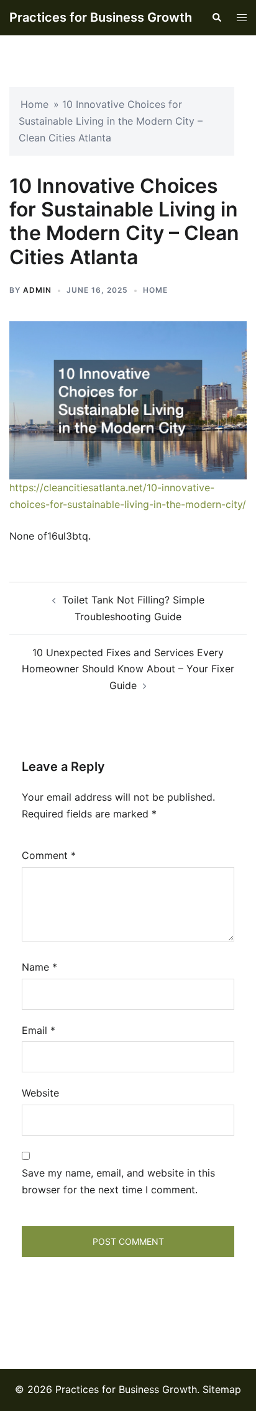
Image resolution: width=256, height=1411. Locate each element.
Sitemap (222, 1389)
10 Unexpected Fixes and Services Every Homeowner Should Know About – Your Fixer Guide (128, 669)
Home (34, 104)
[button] (216, 17)
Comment (49, 855)
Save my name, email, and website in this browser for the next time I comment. (118, 1181)
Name (39, 967)
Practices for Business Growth (100, 17)
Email (38, 1030)
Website (40, 1093)
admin (37, 290)
